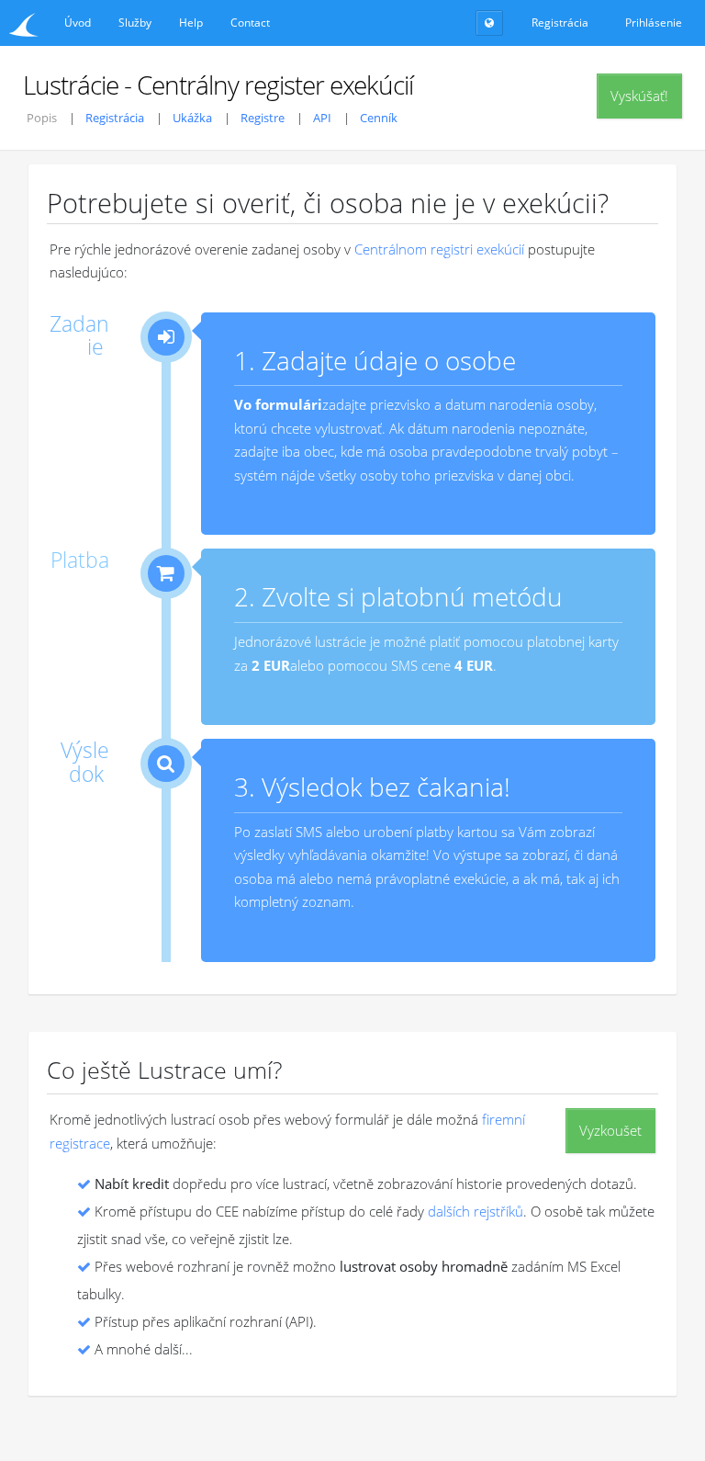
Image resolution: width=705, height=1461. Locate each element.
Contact (250, 22)
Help (191, 22)
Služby (134, 22)
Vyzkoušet (610, 1130)
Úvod (77, 22)
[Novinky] (489, 23)
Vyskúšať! (639, 95)
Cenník (378, 117)
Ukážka (192, 117)
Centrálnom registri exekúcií (439, 249)
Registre (263, 117)
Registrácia (114, 117)
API (322, 117)
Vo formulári (278, 404)
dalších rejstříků (475, 1211)
